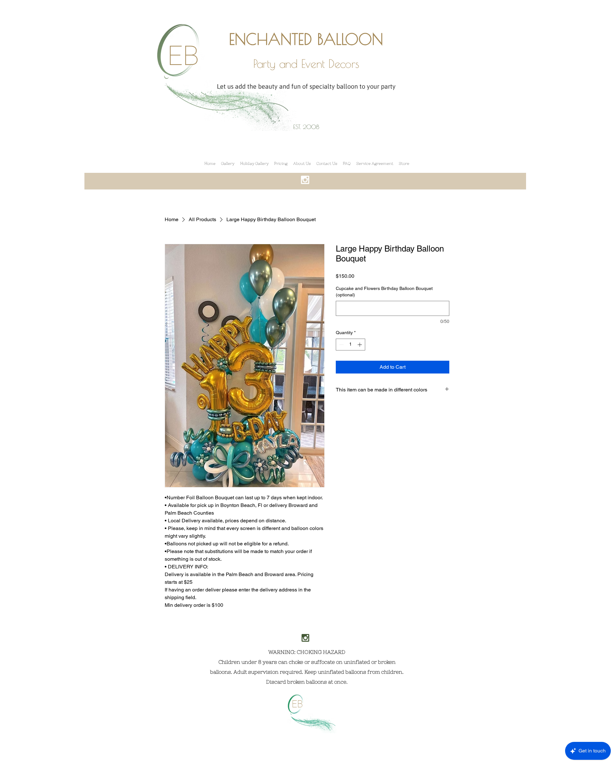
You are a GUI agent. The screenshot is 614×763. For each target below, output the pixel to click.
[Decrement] (341, 344)
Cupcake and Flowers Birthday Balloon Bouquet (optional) (384, 291)
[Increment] (360, 344)
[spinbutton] (350, 344)
